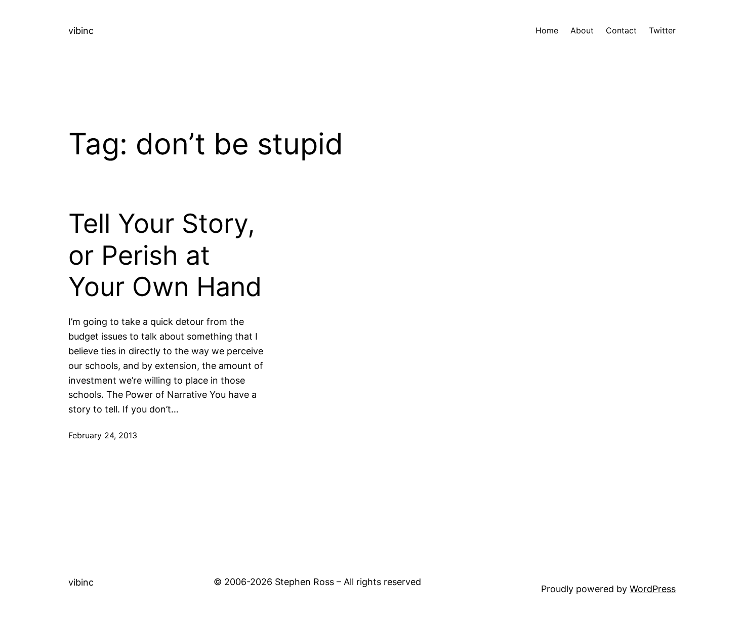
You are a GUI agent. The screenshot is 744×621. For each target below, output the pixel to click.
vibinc (81, 30)
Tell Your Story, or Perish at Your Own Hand (165, 255)
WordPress (653, 589)
